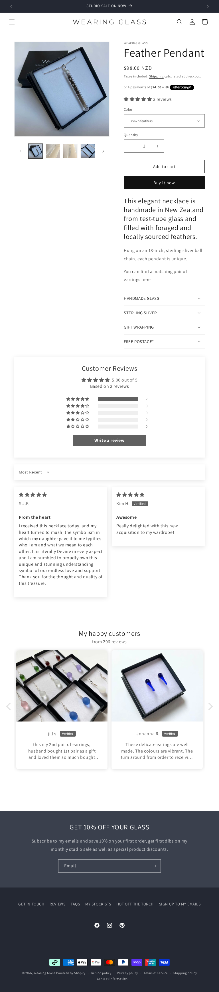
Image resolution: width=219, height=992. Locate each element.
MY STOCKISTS (98, 904)
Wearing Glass (44, 973)
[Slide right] (103, 151)
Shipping (156, 76)
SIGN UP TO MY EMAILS (180, 904)
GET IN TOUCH (31, 904)
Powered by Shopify (71, 973)
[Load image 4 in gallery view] (87, 151)
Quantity (131, 134)
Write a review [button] (109, 440)
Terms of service (156, 973)
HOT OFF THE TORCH (135, 904)
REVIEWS (57, 904)
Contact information (112, 979)
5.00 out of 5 (124, 380)
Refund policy (101, 973)
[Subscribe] (154, 866)
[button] (12, 22)
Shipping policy (185, 973)
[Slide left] (20, 151)
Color (128, 109)
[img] (33, 495)
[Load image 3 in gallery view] (70, 151)
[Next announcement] (208, 6)
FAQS (75, 904)
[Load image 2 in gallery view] (53, 151)
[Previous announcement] (11, 6)
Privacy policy (127, 973)
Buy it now (164, 182)
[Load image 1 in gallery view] (35, 151)
